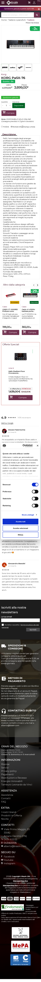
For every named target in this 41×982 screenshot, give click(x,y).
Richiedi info (16, 127)
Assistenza (7, 795)
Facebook (9, 856)
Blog (38, 1)
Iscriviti (33, 630)
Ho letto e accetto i (12, 625)
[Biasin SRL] (9, 2)
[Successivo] (37, 285)
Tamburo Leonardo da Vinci (16, 784)
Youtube (8, 860)
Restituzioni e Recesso (14, 777)
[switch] (35, 491)
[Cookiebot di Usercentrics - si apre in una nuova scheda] (24, 445)
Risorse (5, 764)
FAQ (3, 801)
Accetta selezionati (20, 528)
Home (4, 20)
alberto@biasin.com (15, 846)
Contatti (6, 798)
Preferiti (6, 127)
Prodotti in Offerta (11, 815)
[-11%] (21, 363)
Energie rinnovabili (11, 781)
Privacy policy (9, 771)
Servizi (5, 767)
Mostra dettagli (28, 515)
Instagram (9, 863)
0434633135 (10, 843)
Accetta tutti (20, 522)
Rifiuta (20, 535)
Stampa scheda (29, 127)
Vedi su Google (7, 423)
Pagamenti (7, 774)
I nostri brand (8, 812)
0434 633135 (10, 839)
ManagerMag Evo (20, 881)
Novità (5, 819)
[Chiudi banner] (37, 445)
